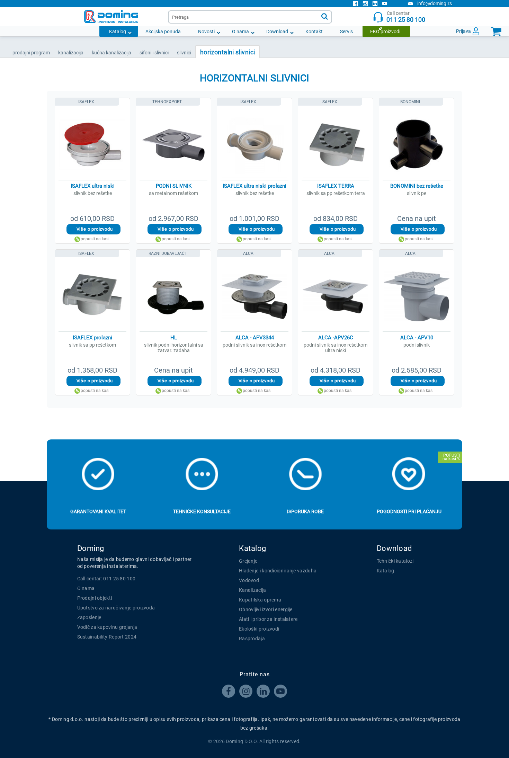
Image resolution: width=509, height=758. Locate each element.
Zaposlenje (89, 617)
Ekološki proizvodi (259, 629)
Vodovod (249, 580)
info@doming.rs (434, 3)
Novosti (206, 31)
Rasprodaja (252, 638)
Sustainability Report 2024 (107, 637)
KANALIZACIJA (70, 52)
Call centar (405, 16)
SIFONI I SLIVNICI (154, 52)
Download (277, 31)
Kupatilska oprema (260, 600)
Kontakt (314, 31)
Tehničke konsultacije (202, 511)
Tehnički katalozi (395, 561)
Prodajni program (31, 52)
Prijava (463, 31)
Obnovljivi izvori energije (266, 609)
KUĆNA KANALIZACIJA (111, 52)
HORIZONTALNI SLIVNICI (227, 52)
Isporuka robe (305, 511)
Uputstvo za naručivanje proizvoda (116, 607)
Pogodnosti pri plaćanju (409, 511)
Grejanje (248, 561)
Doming (90, 548)
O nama (240, 31)
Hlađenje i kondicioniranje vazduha (277, 570)
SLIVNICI (184, 52)
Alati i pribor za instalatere (268, 619)
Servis (346, 31)
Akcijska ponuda (163, 31)
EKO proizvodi (385, 31)
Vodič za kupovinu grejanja (107, 627)
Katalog (117, 31)
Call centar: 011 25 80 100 (106, 578)
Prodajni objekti (94, 598)
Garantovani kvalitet (98, 511)
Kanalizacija (252, 590)
